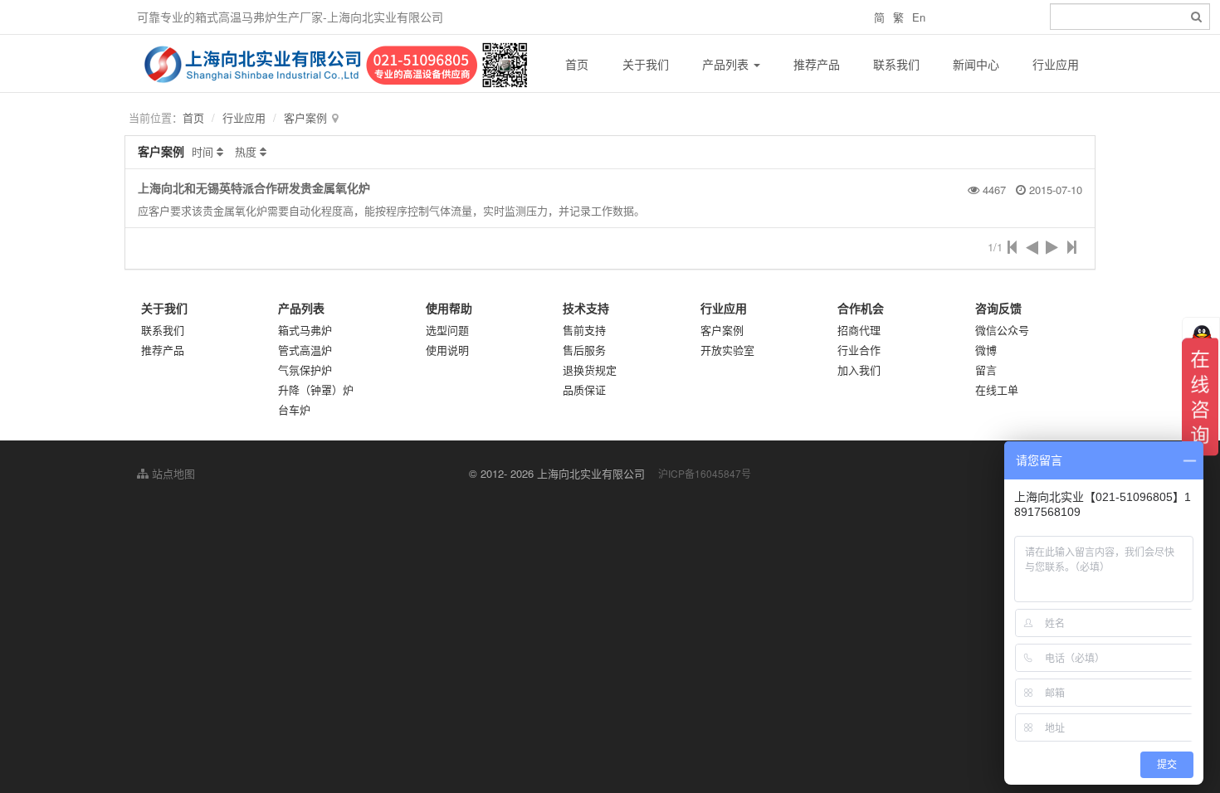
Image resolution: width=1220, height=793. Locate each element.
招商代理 (859, 330)
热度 (245, 151)
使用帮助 (449, 307)
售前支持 (584, 330)
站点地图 (172, 473)
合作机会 (860, 307)
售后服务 (584, 350)
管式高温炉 (305, 350)
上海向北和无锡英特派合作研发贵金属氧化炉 (254, 187)
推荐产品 (816, 64)
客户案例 (305, 117)
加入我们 (859, 369)
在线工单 (996, 389)
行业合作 (859, 350)
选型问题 (447, 330)
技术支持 (586, 307)
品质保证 (584, 389)
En (918, 17)
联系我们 (896, 64)
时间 (202, 151)
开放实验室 (727, 350)
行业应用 (1055, 64)
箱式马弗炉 (305, 330)
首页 (576, 64)
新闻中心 (976, 64)
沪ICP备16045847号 (704, 473)
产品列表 (727, 64)
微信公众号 (1002, 330)
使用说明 (447, 350)
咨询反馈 (998, 307)
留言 (986, 369)
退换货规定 (590, 369)
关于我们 (645, 64)
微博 (986, 350)
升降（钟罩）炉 (316, 389)
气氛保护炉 (305, 369)
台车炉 (294, 409)
